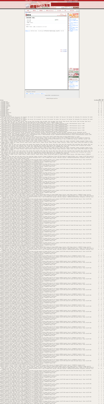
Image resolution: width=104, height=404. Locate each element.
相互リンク (43, 93)
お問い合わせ (69, 1)
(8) (28, 30)
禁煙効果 (41, 10)
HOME (28, 10)
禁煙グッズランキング (49, 10)
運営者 (72, 1)
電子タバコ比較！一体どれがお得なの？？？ (73, 28)
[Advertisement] (36, 39)
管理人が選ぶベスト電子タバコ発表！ (73, 30)
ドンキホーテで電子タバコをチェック (73, 23)
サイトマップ (76, 1)
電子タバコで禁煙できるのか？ (73, 21)
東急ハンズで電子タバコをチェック (73, 26)
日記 (65, 10)
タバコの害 (59, 10)
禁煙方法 (34, 10)
